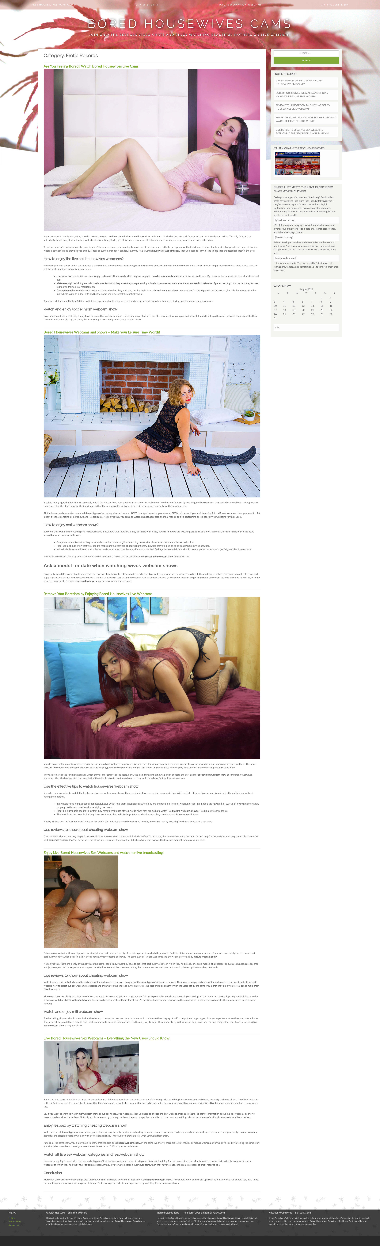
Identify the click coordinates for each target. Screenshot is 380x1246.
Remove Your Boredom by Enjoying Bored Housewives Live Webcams (98, 594)
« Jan (277, 327)
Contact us (14, 1225)
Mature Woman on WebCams (239, 5)
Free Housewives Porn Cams (53, 5)
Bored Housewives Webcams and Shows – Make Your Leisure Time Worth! (102, 332)
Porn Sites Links (146, 5)
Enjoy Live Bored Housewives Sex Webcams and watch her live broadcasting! (104, 853)
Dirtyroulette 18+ (334, 5)
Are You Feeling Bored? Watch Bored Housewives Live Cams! (91, 66)
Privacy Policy (15, 1221)
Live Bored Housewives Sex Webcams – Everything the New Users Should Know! (107, 1038)
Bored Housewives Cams (190, 24)
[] (285, 220)
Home (12, 1218)
